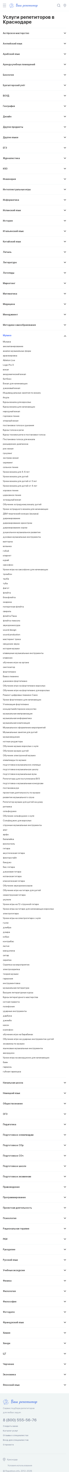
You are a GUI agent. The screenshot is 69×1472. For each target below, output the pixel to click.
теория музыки (10, 974)
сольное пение (10, 467)
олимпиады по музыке (14, 760)
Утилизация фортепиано (16, 704)
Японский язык (11, 1385)
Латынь (7, 252)
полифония (9, 1006)
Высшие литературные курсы (18, 992)
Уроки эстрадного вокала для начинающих (25, 509)
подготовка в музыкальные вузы (20, 774)
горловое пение (11, 416)
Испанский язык (12, 210)
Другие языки (10, 137)
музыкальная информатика (17, 718)
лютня (6, 946)
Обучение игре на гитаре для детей (22, 890)
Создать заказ (10, 1426)
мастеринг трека (12, 639)
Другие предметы (13, 127)
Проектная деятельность (17, 1208)
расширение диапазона (15, 444)
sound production (11, 634)
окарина (7, 602)
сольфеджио (10, 811)
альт (5, 830)
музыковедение (11, 737)
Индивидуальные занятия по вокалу (22, 393)
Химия (6, 1333)
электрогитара (11, 913)
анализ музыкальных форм (17, 351)
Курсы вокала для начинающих (19, 407)
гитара (6, 848)
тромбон (7, 574)
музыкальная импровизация (17, 713)
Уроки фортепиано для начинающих (22, 699)
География (9, 106)
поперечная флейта (13, 607)
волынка (7, 546)
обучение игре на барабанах (18, 1034)
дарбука (7, 1016)
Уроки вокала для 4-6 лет (16, 472)
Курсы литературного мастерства (20, 997)
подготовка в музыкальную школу (20, 769)
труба (6, 579)
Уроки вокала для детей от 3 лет (20, 481)
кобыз (6, 937)
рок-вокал (8, 448)
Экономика (9, 1374)
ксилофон (8, 1030)
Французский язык (13, 1322)
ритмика (7, 806)
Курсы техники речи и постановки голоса (24, 434)
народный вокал (11, 411)
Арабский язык (11, 54)
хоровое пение (10, 490)
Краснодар (12, 1459)
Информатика (11, 200)
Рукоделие (9, 1249)
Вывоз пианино (11, 676)
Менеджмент (10, 314)
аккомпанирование (13, 346)
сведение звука (11, 644)
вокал (6, 369)
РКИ (5, 1239)
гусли (6, 923)
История (8, 220)
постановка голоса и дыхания (18, 425)
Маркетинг (9, 283)
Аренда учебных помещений (19, 64)
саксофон (8, 565)
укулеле (7, 899)
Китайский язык (12, 241)
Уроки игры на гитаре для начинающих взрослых (28, 909)
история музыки (11, 648)
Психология (9, 1218)
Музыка (7, 335)
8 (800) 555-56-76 (20, 1420)
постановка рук (11, 788)
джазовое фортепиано (15, 681)
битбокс (7, 379)
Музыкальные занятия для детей (20, 732)
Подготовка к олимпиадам (18, 1135)
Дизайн (7, 116)
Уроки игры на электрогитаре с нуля (22, 918)
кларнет (7, 555)
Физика (7, 1280)
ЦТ (4, 1353)
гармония (8, 978)
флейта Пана (10, 616)
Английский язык (12, 43)
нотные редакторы (13, 741)
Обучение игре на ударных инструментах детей (28, 1039)
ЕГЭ (5, 148)
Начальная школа (13, 1082)
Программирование (14, 1197)
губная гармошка (12, 1071)
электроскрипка (11, 969)
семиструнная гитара (14, 895)
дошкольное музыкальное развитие (22, 532)
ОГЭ (5, 1114)
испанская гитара (12, 876)
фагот (6, 588)
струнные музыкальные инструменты (22, 825)
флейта (7, 593)
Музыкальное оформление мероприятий (24, 727)
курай (6, 560)
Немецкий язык (11, 1093)
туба (5, 583)
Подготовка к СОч (13, 1155)
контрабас (8, 941)
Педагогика (9, 1124)
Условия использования (20, 1465)
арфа (6, 834)
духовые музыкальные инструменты (22, 537)
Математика (10, 293)
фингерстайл (10, 858)
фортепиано (9, 672)
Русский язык (10, 1260)
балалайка (8, 839)
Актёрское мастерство (16, 33)
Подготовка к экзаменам (17, 1176)
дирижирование (11, 518)
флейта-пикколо (11, 620)
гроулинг (7, 453)
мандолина (9, 951)
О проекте (8, 1444)
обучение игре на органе (16, 662)
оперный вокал (10, 421)
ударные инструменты (15, 1011)
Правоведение (11, 1187)
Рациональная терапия (16, 1228)
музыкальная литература (16, 988)
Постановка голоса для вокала (19, 439)
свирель (7, 611)
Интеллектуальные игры (17, 189)
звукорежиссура (11, 625)
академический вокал (14, 374)
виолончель (9, 844)
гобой (6, 551)
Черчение (8, 1364)
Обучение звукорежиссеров (17, 885)
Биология (8, 75)
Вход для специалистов (15, 1440)
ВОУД (6, 95)
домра (6, 932)
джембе (7, 1020)
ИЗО (5, 168)
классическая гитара (14, 881)
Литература (10, 262)
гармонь (7, 1067)
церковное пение (12, 495)
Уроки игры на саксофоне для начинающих (25, 569)
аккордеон (8, 1053)
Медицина (9, 304)
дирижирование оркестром (17, 523)
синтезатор (9, 667)
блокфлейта (9, 597)
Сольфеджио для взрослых (17, 820)
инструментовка (11, 983)
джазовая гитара (12, 872)
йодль (6, 397)
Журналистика (11, 158)
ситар (6, 955)
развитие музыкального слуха (18, 797)
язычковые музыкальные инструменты (23, 1048)
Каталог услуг (10, 1431)
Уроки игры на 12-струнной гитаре (21, 904)
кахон (6, 1025)
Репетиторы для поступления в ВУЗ (21, 779)
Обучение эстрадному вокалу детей (22, 504)
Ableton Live (9, 360)
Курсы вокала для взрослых (17, 402)
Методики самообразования (19, 325)
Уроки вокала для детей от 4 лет (20, 486)
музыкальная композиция (16, 723)
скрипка (7, 960)
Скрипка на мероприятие (16, 964)
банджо (7, 862)
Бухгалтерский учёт (14, 85)
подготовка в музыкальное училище (22, 765)
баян (5, 1062)
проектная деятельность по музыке (21, 792)
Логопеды (8, 273)
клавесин (8, 658)
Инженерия (9, 179)
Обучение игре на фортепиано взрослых (24, 686)
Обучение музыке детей (16, 751)
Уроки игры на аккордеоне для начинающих (26, 1057)
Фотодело (9, 1312)
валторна (8, 541)
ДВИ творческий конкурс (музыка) (21, 514)
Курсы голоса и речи (13, 430)
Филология (9, 1291)
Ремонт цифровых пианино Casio (20, 695)
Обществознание (13, 1103)
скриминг (8, 462)
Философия (9, 1301)
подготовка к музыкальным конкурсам (23, 783)
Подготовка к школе (14, 1166)
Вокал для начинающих (15, 383)
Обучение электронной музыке (19, 755)
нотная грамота (11, 1002)
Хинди (6, 1343)
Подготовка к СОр (13, 1145)
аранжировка (10, 355)
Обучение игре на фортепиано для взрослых (26, 690)
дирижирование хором (15, 527)
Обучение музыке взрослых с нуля (20, 746)
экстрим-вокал (11, 458)
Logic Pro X (8, 365)
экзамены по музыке (14, 1044)
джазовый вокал (11, 388)
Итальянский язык (13, 231)
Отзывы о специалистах (15, 1435)
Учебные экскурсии (14, 1270)
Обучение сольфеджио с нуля (18, 816)
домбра (7, 927)
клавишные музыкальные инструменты (23, 653)
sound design (9, 630)
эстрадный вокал (12, 500)
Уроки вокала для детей (15, 476)
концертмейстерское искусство (19, 709)
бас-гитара (9, 867)
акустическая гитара (14, 853)
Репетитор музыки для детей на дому (23, 802)
